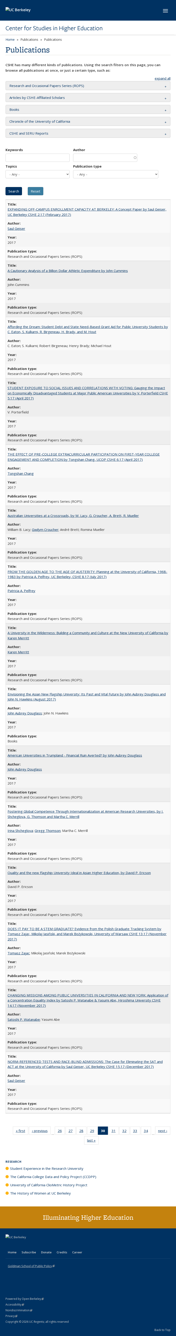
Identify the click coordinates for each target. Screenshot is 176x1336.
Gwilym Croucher (45, 529)
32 (125, 1131)
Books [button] (14, 109)
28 (82, 1131)
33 (136, 1131)
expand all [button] (162, 78)
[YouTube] (27, 1245)
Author (79, 149)
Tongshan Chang (21, 473)
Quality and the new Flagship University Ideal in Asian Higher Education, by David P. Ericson (79, 872)
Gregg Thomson (47, 830)
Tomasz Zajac (19, 953)
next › (164, 1131)
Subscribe (29, 1252)
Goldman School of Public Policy (31, 1266)
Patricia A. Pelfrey (21, 590)
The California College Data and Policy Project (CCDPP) (53, 1176)
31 (115, 1131)
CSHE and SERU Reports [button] (28, 133)
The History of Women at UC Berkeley (40, 1193)
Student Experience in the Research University (46, 1168)
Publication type (87, 166)
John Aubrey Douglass (25, 713)
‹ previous (41, 1131)
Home (10, 39)
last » (93, 1141)
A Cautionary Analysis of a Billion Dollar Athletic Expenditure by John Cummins (68, 270)
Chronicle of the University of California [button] (39, 121)
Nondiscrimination (19, 1310)
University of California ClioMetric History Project (48, 1185)
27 (72, 1131)
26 (61, 1131)
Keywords (14, 149)
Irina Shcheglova (20, 830)
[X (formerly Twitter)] (9, 1245)
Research (14, 1162)
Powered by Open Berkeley (25, 1299)
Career (77, 1252)
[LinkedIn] (18, 1245)
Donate (46, 1252)
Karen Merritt (18, 652)
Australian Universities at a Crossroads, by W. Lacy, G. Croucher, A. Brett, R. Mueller (73, 515)
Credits (62, 1252)
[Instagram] (36, 1245)
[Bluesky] (45, 1245)
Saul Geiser (16, 228)
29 (93, 1131)
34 (147, 1131)
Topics (11, 166)
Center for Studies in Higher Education (54, 28)
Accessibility (15, 1304)
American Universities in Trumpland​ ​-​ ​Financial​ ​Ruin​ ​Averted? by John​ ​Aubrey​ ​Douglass (75, 755)
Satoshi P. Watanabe (24, 1019)
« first (22, 1131)
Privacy (11, 1316)
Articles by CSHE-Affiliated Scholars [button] (37, 97)
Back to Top (162, 1330)
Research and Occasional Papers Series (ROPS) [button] (46, 85)
